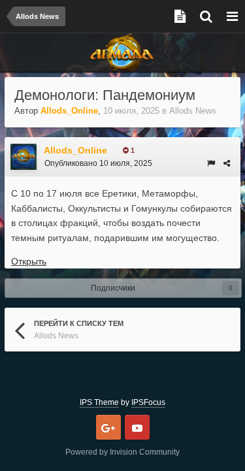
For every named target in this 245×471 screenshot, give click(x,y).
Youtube (137, 427)
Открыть (28, 261)
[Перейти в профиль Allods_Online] (23, 157)
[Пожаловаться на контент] (211, 163)
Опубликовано (98, 163)
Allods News (192, 111)
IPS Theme (99, 402)
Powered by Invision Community (122, 452)
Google (108, 427)
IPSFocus (148, 402)
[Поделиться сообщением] (226, 163)
